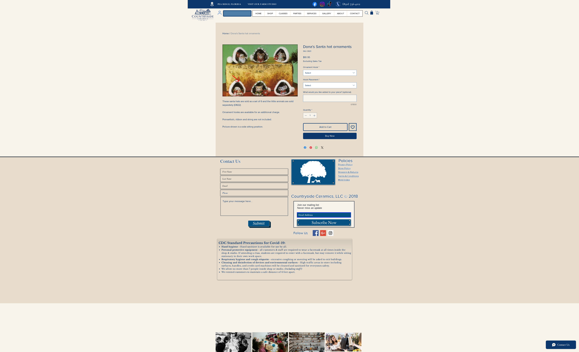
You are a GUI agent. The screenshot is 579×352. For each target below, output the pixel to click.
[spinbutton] (310, 115)
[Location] (212, 4)
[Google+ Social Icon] (323, 233)
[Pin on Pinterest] (311, 147)
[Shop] (372, 12)
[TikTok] (329, 4)
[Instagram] (322, 4)
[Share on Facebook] (305, 147)
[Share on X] (322, 147)
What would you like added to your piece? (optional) (327, 92)
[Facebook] (315, 4)
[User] (220, 12)
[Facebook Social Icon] (316, 233)
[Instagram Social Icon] (330, 233)
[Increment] (314, 115)
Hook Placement (311, 79)
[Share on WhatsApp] (316, 147)
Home (225, 33)
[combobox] (330, 73)
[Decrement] (305, 115)
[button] (377, 12)
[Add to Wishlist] (353, 127)
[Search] (366, 13)
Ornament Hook (311, 67)
